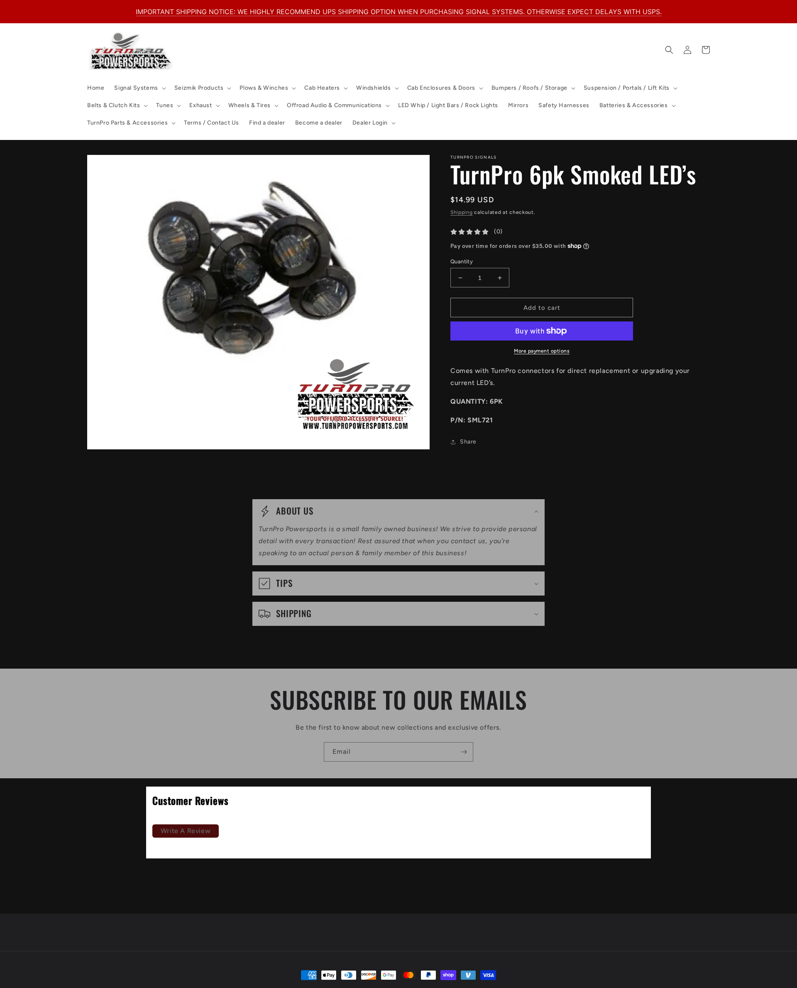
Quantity (461, 261)
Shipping (461, 212)
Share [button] (468, 441)
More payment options (542, 351)
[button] (139, 88)
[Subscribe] (464, 752)
